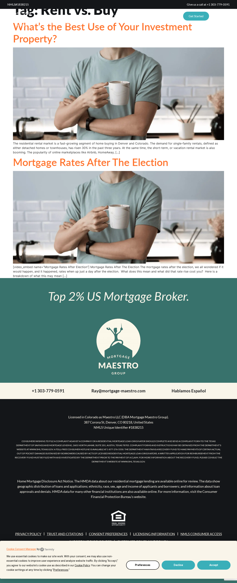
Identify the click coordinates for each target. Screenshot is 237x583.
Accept (213, 565)
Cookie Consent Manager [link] (21, 549)
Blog (118, 16)
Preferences (142, 565)
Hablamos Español (189, 390)
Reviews (82, 16)
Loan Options (161, 16)
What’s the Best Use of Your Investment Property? (102, 32)
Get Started (196, 16)
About (101, 16)
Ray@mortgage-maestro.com (118, 390)
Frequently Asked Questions (67, 23)
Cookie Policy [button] (82, 565)
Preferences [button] (60, 569)
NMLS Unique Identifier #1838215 (118, 427)
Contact (136, 16)
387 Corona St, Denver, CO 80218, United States (118, 422)
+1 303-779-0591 (218, 4)
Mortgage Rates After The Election (90, 162)
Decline (178, 565)
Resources (53, 16)
